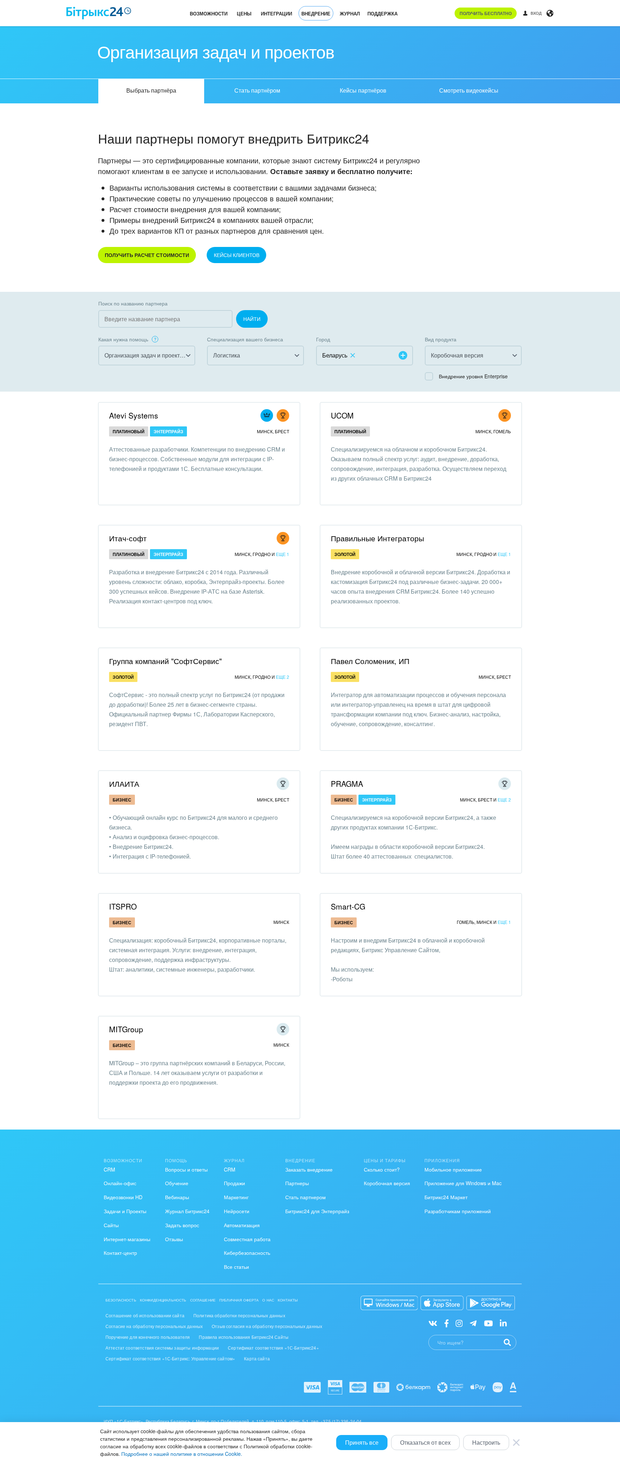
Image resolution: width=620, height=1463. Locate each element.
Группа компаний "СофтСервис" (165, 660)
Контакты (288, 1300)
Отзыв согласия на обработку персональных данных (267, 1326)
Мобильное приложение (453, 1169)
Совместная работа (247, 1239)
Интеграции (276, 13)
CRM (109, 1169)
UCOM (342, 415)
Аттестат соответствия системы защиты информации (162, 1348)
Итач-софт (128, 538)
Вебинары (177, 1197)
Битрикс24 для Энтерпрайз (317, 1211)
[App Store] (442, 1303)
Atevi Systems (133, 415)
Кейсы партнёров (363, 90)
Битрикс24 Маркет (446, 1197)
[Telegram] (473, 1322)
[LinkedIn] (503, 1322)
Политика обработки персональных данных (239, 1315)
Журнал (350, 13)
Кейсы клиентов (236, 254)
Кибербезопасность (247, 1252)
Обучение (176, 1183)
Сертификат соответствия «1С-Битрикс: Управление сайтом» (170, 1358)
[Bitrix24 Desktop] (389, 1303)
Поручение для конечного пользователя (147, 1337)
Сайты (111, 1225)
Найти (251, 318)
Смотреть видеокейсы (468, 90)
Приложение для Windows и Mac (463, 1183)
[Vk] (432, 1322)
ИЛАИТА (124, 783)
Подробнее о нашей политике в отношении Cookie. (181, 1453)
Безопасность (120, 1300)
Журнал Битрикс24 (187, 1211)
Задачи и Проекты (125, 1211)
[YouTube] (488, 1322)
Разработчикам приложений (457, 1211)
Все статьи (236, 1266)
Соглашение (203, 1300)
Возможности (208, 13)
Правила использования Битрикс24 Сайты (243, 1337)
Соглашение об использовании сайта (144, 1315)
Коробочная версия (387, 1183)
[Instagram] (459, 1322)
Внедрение (315, 13)
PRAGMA (347, 783)
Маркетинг (236, 1197)
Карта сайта (257, 1358)
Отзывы (174, 1239)
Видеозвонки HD (123, 1197)
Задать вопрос (182, 1225)
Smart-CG (348, 906)
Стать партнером (305, 1197)
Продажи (234, 1183)
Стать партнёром (257, 90)
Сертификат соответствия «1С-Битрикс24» (273, 1348)
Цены (244, 13)
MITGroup (126, 1029)
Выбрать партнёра (151, 90)
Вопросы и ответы (186, 1169)
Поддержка (382, 13)
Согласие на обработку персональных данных (154, 1326)
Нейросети (236, 1211)
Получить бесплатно (486, 13)
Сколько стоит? (382, 1169)
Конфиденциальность (163, 1300)
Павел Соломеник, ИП (370, 660)
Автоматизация (242, 1225)
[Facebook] (446, 1322)
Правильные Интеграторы (377, 538)
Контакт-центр (120, 1252)
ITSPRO (123, 906)
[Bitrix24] (98, 13)
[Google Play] (490, 1303)
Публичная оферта (239, 1300)
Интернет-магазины (127, 1239)
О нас (268, 1300)
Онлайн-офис (120, 1183)
